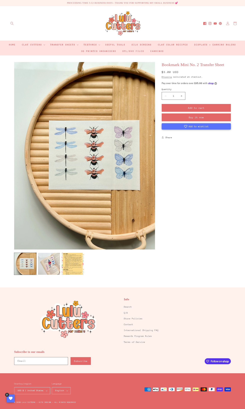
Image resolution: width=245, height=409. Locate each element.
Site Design (45, 402)
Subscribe (81, 361)
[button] (12, 23)
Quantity (167, 89)
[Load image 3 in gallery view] (73, 264)
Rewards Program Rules (138, 336)
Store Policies (133, 318)
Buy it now (196, 117)
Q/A (126, 313)
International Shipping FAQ (141, 330)
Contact (128, 324)
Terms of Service (134, 342)
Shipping (167, 77)
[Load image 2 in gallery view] (49, 264)
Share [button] (169, 137)
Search (128, 307)
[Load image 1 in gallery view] (25, 264)
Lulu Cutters (28, 402)
